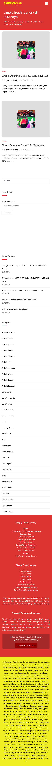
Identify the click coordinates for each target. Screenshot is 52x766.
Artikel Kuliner (7, 374)
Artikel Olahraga (8, 386)
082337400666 (29, 550)
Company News (8, 416)
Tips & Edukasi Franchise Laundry (26, 590)
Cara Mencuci (7, 404)
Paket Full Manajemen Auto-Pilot (26, 587)
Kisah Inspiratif (7, 452)
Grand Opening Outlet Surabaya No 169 (25, 75)
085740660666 (29, 548)
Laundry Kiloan (26, 579)
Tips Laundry (7, 505)
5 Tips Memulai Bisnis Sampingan (15, 309)
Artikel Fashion (7, 338)
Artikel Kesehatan (8, 368)
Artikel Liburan (7, 380)
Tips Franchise (7, 499)
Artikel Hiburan (7, 344)
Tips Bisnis (6, 493)
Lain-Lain (5, 458)
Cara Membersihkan (9, 398)
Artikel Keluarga (8, 356)
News (4, 72)
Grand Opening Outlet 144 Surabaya (23, 145)
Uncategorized (7, 511)
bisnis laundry (7, 392)
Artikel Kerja (6, 362)
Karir (3, 440)
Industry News (7, 428)
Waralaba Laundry (26, 582)
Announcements (8, 332)
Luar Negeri (6, 464)
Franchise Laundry (26, 571)
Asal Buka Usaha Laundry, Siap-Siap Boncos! (19, 300)
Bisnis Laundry (26, 576)
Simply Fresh (7, 481)
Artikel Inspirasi (7, 350)
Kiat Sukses (6, 446)
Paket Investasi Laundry (26, 585)
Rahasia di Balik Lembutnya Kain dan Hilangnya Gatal (22, 290)
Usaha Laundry (26, 574)
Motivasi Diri (6, 470)
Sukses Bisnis (7, 488)
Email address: (8, 201)
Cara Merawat (7, 410)
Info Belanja (6, 434)
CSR (3, 422)
